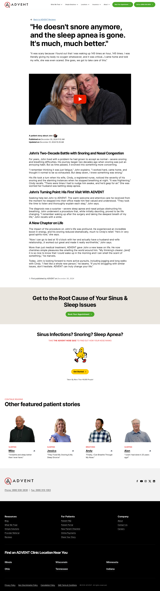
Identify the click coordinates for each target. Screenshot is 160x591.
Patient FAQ (66, 521)
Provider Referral (12, 533)
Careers (121, 529)
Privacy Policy (10, 585)
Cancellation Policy (48, 585)
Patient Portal (67, 525)
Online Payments (68, 533)
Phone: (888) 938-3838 (16, 490)
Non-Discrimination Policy (28, 585)
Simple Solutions (12, 529)
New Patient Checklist (70, 529)
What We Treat (11, 525)
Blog (7, 521)
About (120, 521)
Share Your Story (68, 537)
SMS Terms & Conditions (67, 585)
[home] (16, 5)
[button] (56, 4)
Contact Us (122, 525)
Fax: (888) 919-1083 (41, 490)
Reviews (8, 537)
